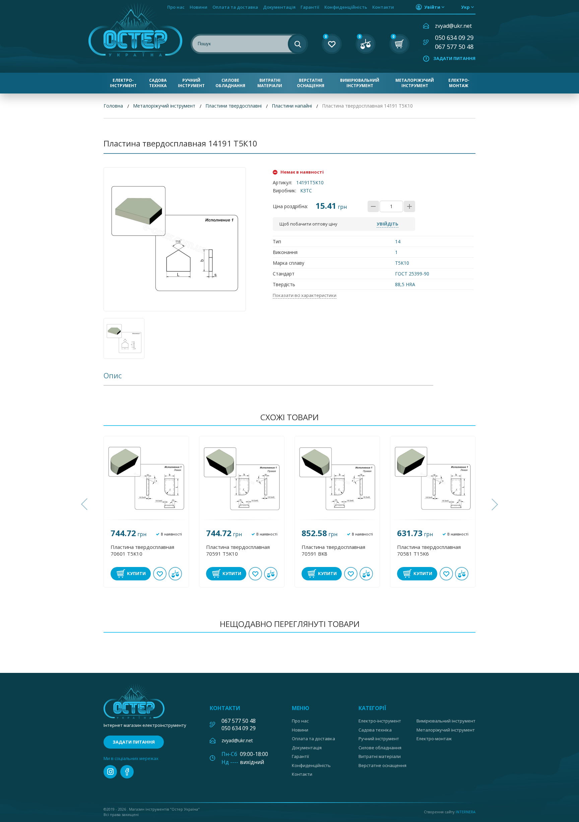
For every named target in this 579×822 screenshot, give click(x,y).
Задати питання (454, 58)
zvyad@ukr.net (453, 25)
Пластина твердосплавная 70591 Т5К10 (238, 550)
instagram (110, 771)
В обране (160, 573)
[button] (85, 504)
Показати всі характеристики (304, 295)
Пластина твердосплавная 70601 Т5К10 (142, 550)
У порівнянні (175, 573)
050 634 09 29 (454, 38)
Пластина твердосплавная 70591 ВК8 (333, 550)
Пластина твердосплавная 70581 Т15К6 (429, 550)
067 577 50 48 (454, 47)
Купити (136, 573)
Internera (465, 811)
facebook (127, 771)
